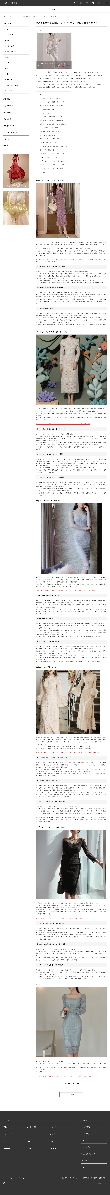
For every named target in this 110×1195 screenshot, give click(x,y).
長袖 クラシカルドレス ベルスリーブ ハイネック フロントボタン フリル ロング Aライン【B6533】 (68, 752)
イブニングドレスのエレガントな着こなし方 (53, 161)
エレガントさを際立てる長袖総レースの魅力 (53, 102)
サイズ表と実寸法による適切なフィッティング (53, 146)
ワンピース (8, 90)
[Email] (73, 1084)
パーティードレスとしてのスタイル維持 (51, 168)
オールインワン (10, 35)
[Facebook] (64, 1084)
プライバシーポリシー (75, 1178)
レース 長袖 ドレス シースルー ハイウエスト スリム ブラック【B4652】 (60, 918)
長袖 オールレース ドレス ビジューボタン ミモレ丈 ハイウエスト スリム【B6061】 (63, 424)
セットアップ (9, 46)
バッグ (7, 57)
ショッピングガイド (10, 132)
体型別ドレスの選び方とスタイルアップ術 (52, 153)
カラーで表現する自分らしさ (48, 135)
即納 (6, 68)
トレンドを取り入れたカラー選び (49, 139)
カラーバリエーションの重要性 (49, 127)
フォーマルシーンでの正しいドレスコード (52, 116)
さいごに (43, 172)
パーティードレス (10, 79)
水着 (6, 74)
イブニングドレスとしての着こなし (50, 157)
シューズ (8, 40)
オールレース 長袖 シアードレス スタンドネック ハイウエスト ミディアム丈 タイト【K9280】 (67, 590)
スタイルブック (8, 126)
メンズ (7, 63)
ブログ (5, 146)
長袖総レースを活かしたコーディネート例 (52, 164)
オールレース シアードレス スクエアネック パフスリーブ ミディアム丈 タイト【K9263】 (64, 1076)
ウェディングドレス (11, 85)
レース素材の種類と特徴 (47, 109)
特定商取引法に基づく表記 (90, 1178)
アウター (8, 29)
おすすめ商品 (8, 106)
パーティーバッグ (10, 51)
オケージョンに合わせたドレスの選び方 (51, 105)
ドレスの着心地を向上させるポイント (51, 150)
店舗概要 (64, 1178)
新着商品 (6, 99)
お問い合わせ (103, 1178)
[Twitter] (69, 1084)
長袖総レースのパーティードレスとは (51, 98)
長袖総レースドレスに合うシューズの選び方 (53, 124)
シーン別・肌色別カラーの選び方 (49, 131)
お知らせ (6, 139)
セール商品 (7, 112)
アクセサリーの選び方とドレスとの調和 (51, 120)
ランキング (7, 119)
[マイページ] (81, 3)
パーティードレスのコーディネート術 (51, 113)
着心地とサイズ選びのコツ (48, 142)
